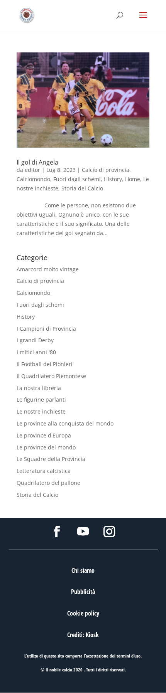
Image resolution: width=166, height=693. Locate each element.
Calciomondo (33, 179)
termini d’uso (129, 656)
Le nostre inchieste (41, 411)
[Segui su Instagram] (109, 531)
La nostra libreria (39, 388)
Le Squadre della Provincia (51, 459)
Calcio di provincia (105, 169)
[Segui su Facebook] (56, 531)
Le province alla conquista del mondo (65, 423)
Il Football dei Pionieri (45, 364)
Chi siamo (83, 570)
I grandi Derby (35, 340)
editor (32, 169)
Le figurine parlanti (41, 399)
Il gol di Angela (37, 162)
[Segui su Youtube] (83, 531)
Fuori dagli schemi (77, 179)
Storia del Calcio (82, 188)
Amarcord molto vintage (48, 269)
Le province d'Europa (44, 435)
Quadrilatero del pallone (48, 482)
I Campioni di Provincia (46, 328)
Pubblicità (83, 591)
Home (132, 179)
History (113, 179)
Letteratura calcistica (44, 470)
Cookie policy (83, 613)
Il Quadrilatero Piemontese (51, 376)
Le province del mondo (46, 447)
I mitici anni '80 (36, 352)
